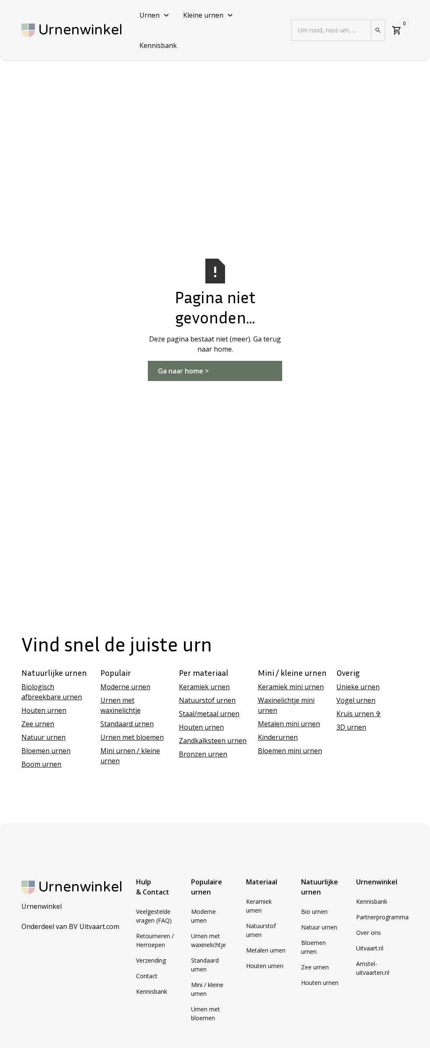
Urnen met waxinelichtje (120, 705)
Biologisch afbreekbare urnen (51, 691)
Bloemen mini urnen (290, 750)
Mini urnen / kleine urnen (130, 755)
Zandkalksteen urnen (212, 740)
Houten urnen (43, 710)
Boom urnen (41, 764)
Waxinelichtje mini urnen (286, 705)
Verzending (151, 960)
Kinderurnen (278, 737)
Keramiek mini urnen (291, 686)
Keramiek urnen (204, 686)
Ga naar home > (183, 371)
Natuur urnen (43, 737)
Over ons (368, 933)
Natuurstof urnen (207, 700)
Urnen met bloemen (132, 737)
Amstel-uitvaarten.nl (372, 968)
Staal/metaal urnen (209, 713)
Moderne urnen (125, 686)
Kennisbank (158, 45)
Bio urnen (314, 912)
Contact (146, 976)
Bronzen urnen (203, 754)
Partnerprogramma (382, 917)
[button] (154, 15)
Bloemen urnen (46, 750)
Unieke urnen (358, 686)
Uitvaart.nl (369, 948)
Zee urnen (37, 723)
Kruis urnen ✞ (358, 713)
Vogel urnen (355, 700)
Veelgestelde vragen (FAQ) (154, 916)
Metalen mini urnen (289, 723)
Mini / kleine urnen (207, 989)
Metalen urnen (266, 950)
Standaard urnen (127, 723)
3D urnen (351, 727)
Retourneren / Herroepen (155, 940)
